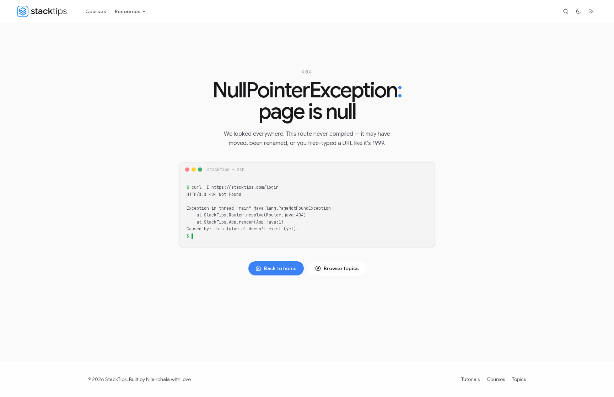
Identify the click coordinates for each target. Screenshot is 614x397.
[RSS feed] (591, 11)
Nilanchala (158, 379)
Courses (95, 11)
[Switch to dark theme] (578, 11)
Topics (519, 379)
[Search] (565, 11)
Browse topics (341, 268)
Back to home (280, 268)
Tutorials (470, 379)
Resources (128, 11)
